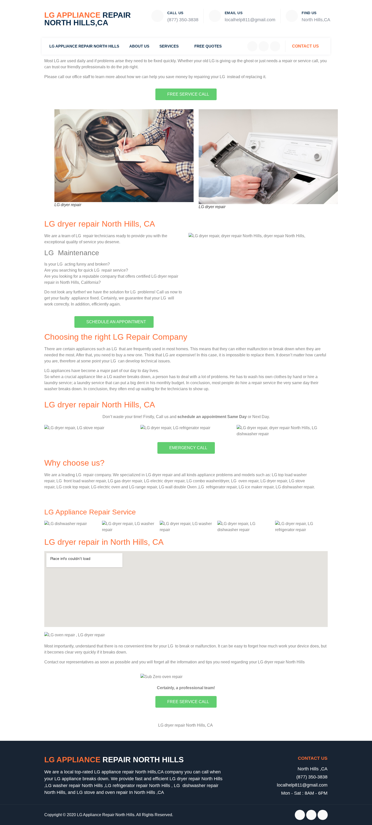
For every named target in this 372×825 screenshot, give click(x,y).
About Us (139, 46)
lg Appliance (114, 759)
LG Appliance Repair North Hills (84, 46)
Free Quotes (208, 46)
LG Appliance (87, 19)
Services (169, 46)
